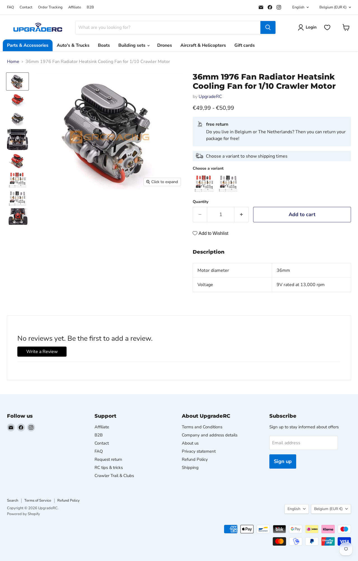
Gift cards (244, 45)
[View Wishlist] (327, 27)
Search (12, 500)
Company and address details (209, 435)
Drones (164, 45)
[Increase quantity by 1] (241, 214)
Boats (104, 45)
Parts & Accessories (27, 45)
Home (13, 61)
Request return (108, 459)
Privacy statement (199, 451)
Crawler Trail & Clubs (114, 475)
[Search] (267, 27)
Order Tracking (50, 7)
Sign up (283, 461)
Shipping (190, 467)
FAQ (10, 7)
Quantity (200, 202)
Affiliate (74, 7)
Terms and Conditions (202, 427)
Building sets (132, 45)
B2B (90, 7)
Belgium (333, 7)
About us (190, 443)
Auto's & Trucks (73, 45)
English (298, 7)
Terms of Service (37, 500)
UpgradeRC (210, 97)
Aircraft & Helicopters (203, 45)
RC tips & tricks (109, 467)
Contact (26, 7)
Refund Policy (195, 459)
